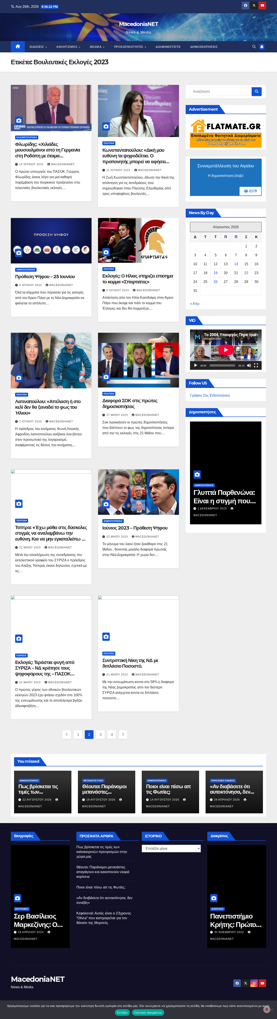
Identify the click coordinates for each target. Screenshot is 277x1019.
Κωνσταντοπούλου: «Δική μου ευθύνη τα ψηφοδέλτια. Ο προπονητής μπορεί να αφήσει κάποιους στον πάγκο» (133, 158)
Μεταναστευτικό (93, 780)
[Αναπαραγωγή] (195, 365)
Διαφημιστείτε (168, 47)
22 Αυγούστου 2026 (37, 799)
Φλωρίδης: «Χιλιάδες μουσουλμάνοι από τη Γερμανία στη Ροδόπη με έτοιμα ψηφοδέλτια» (47, 152)
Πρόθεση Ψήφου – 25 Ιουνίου (45, 276)
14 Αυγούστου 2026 (165, 799)
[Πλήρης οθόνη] (256, 365)
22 (246, 273)
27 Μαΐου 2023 (117, 415)
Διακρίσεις (217, 909)
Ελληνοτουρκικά (26, 137)
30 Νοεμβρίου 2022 (229, 932)
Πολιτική (109, 143)
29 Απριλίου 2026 (227, 799)
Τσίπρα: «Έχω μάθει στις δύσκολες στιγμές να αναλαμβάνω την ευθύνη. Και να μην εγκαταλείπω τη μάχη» (51, 536)
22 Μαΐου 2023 (30, 547)
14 (236, 264)
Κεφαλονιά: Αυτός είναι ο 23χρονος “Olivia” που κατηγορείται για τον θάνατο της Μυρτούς (103, 918)
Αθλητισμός (67, 47)
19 (215, 273)
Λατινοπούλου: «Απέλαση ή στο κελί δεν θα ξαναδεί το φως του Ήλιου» (48, 407)
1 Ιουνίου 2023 (31, 421)
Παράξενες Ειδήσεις (223, 780)
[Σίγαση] (249, 365)
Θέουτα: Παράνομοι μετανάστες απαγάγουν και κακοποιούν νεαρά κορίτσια (102, 872)
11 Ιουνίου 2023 (118, 170)
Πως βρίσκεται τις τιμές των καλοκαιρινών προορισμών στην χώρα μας (101, 851)
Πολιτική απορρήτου (148, 1012)
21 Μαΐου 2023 (117, 674)
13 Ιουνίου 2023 (31, 164)
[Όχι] (271, 1010)
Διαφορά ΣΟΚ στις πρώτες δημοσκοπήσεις (129, 403)
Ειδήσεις (37, 47)
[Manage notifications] (266, 1009)
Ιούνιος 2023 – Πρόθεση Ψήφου (134, 528)
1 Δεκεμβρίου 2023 (213, 508)
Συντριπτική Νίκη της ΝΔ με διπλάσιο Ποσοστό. (130, 663)
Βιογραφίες (21, 909)
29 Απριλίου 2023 (31, 932)
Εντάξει (122, 1012)
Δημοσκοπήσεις (204, 47)
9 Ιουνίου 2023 (31, 285)
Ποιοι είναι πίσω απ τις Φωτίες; (168, 789)
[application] (226, 350)
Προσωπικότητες (129, 47)
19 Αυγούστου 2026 (101, 799)
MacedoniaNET (138, 24)
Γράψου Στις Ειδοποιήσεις (210, 395)
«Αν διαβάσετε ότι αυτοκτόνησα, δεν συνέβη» (230, 791)
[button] (254, 46)
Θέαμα (96, 47)
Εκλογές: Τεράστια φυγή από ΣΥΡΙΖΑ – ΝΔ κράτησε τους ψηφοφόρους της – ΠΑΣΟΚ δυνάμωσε (44, 670)
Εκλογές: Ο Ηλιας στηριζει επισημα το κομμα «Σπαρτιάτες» (137, 278)
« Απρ (194, 304)
